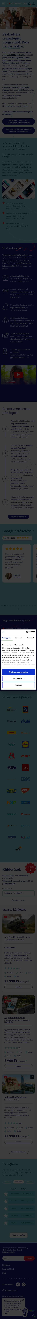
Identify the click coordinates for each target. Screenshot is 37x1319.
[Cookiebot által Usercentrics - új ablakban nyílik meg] (26, 632)
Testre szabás (17, 678)
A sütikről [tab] (30, 638)
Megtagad (18, 685)
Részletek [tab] (18, 638)
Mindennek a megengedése (18, 672)
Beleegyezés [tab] (6, 638)
